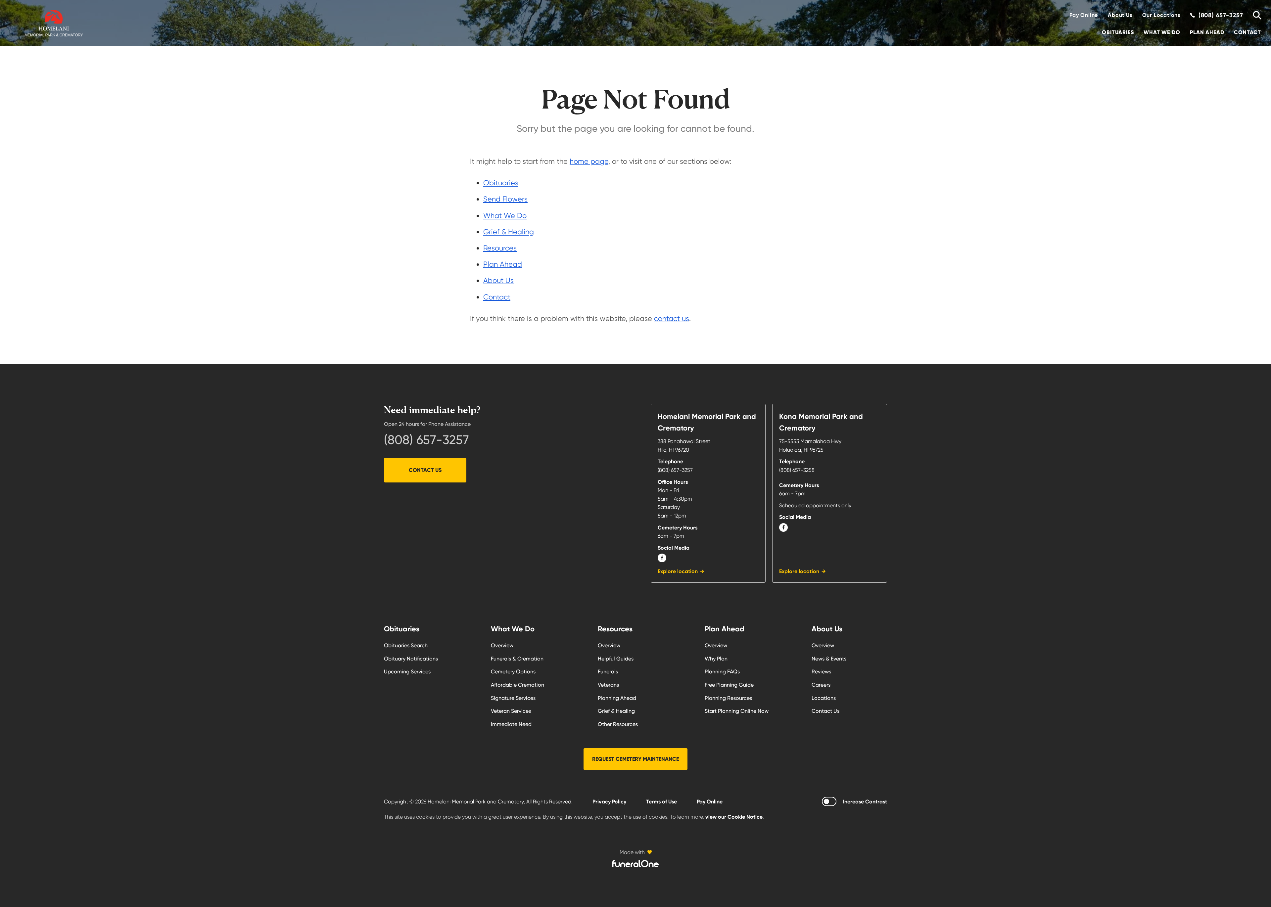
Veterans (608, 685)
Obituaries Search (406, 645)
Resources (500, 248)
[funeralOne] (635, 863)
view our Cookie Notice (734, 817)
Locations (824, 698)
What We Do (1162, 32)
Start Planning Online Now (737, 711)
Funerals (608, 671)
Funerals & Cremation (517, 659)
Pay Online (1083, 15)
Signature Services (513, 698)
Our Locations (1161, 15)
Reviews (821, 671)
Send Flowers (505, 199)
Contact (1247, 32)
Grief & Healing (508, 232)
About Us (1120, 15)
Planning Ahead (617, 698)
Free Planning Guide (729, 685)
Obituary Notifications (411, 659)
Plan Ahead (1207, 32)
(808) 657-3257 (426, 439)
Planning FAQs (722, 671)
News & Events (829, 659)
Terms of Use (661, 801)
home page (589, 161)
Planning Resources (728, 698)
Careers (821, 685)
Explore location (678, 571)
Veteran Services (511, 711)
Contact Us (425, 470)
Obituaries (1118, 32)
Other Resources (618, 724)
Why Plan (716, 659)
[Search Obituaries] (1254, 15)
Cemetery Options (513, 671)
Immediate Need (511, 724)
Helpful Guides (616, 659)
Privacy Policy (609, 801)
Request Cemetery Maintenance (635, 759)
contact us (671, 318)
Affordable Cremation (517, 685)
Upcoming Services (407, 671)
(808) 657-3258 (797, 470)
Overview (502, 645)
